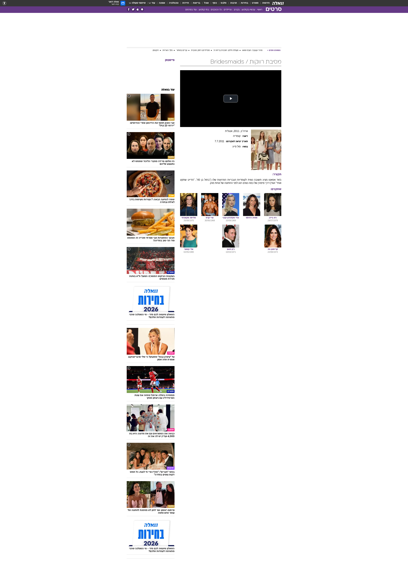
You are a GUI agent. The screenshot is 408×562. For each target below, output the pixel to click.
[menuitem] (264, 3)
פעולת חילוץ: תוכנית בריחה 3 (226, 50)
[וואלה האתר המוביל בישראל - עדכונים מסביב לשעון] (278, 3)
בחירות (244, 3)
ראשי (259, 10)
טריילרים (228, 10)
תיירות (185, 3)
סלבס (223, 3)
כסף (215, 3)
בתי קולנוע (204, 10)
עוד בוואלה (168, 89)
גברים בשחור (181, 50)
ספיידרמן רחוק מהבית (200, 50)
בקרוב (237, 10)
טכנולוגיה (173, 3)
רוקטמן (156, 50)
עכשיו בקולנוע (248, 10)
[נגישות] (4, 3)
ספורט (255, 3)
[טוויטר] (133, 9)
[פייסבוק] (129, 9)
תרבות (233, 3)
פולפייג (237, 146)
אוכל (206, 3)
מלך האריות (168, 50)
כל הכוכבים (216, 10)
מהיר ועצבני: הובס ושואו (252, 50)
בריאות (196, 3)
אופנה (162, 3)
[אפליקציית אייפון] (138, 9)
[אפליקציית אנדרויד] (142, 9)
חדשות (266, 3)
